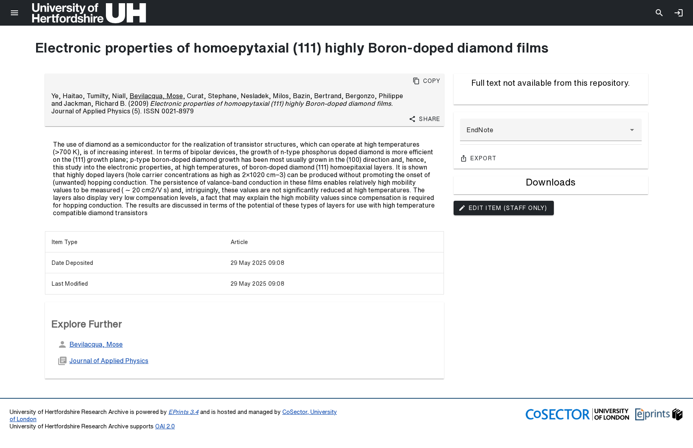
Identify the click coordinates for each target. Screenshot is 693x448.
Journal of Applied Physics (108, 360)
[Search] (659, 12)
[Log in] (678, 12)
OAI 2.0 (165, 426)
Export (483, 158)
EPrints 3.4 (183, 412)
